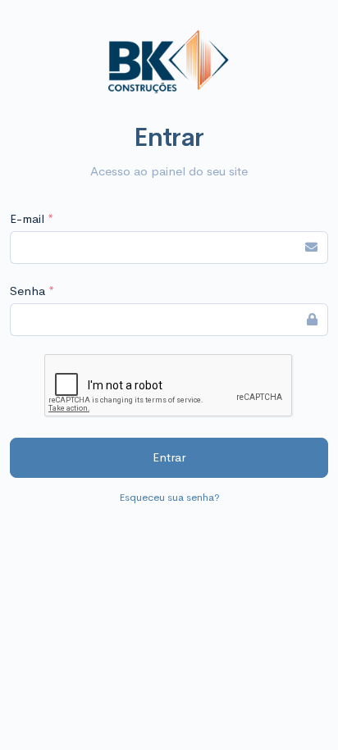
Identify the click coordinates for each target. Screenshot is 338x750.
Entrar (169, 457)
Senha (32, 290)
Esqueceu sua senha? (169, 497)
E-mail (31, 218)
